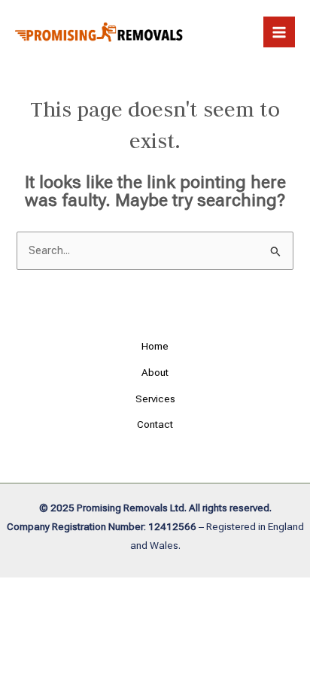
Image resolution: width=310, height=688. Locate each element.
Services (155, 398)
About (155, 372)
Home (155, 346)
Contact (155, 424)
